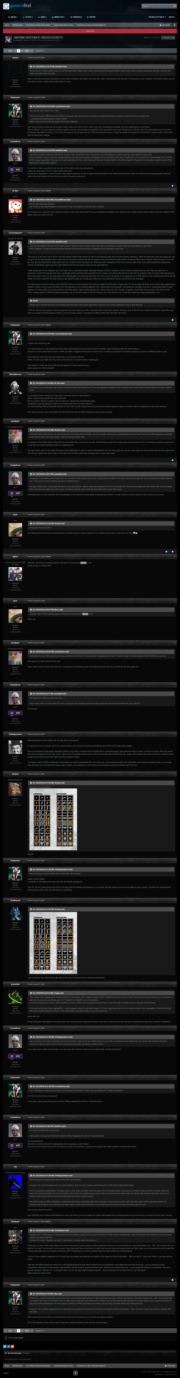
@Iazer (83, 563)
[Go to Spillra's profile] (15, 574)
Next (27, 51)
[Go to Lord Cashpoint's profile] (15, 248)
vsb (15, 1167)
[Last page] (32, 50)
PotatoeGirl (15, 97)
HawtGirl (59, 66)
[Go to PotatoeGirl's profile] (15, 110)
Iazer (15, 514)
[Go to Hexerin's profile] (8, 39)
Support (92, 17)
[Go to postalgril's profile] (15, 436)
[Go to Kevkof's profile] (15, 70)
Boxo (57, 610)
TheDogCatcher (15, 734)
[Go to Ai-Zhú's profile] (15, 206)
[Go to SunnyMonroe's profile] (15, 387)
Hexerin (19, 40)
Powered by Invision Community (166, 1374)
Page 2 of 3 (40, 51)
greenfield (15, 984)
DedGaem (15, 1221)
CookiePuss (61, 106)
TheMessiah (15, 900)
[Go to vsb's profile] (15, 1182)
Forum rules (90, 31)
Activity (28, 17)
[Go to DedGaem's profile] (15, 1237)
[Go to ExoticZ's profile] (15, 789)
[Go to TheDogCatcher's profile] (15, 747)
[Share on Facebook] (8, 1346)
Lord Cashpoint (15, 233)
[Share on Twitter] (4, 1346)
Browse (13, 17)
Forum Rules (77, 17)
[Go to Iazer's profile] (15, 530)
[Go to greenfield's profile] (15, 997)
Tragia (56, 993)
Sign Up (171, 17)
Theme (5, 1373)
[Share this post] (174, 58)
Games (42, 17)
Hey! (56, 1294)
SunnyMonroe (60, 200)
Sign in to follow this (153, 37)
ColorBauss (60, 1230)
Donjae (57, 523)
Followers (166, 37)
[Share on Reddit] (12, 1346)
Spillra (15, 556)
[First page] (5, 50)
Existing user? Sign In (157, 17)
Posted (36, 58)
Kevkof (15, 58)
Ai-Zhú (15, 191)
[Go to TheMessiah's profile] (15, 913)
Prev (10, 51)
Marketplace (59, 17)
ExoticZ (15, 774)
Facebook (174, 25)
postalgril (15, 421)
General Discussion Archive (48, 40)
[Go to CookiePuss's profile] (15, 154)
